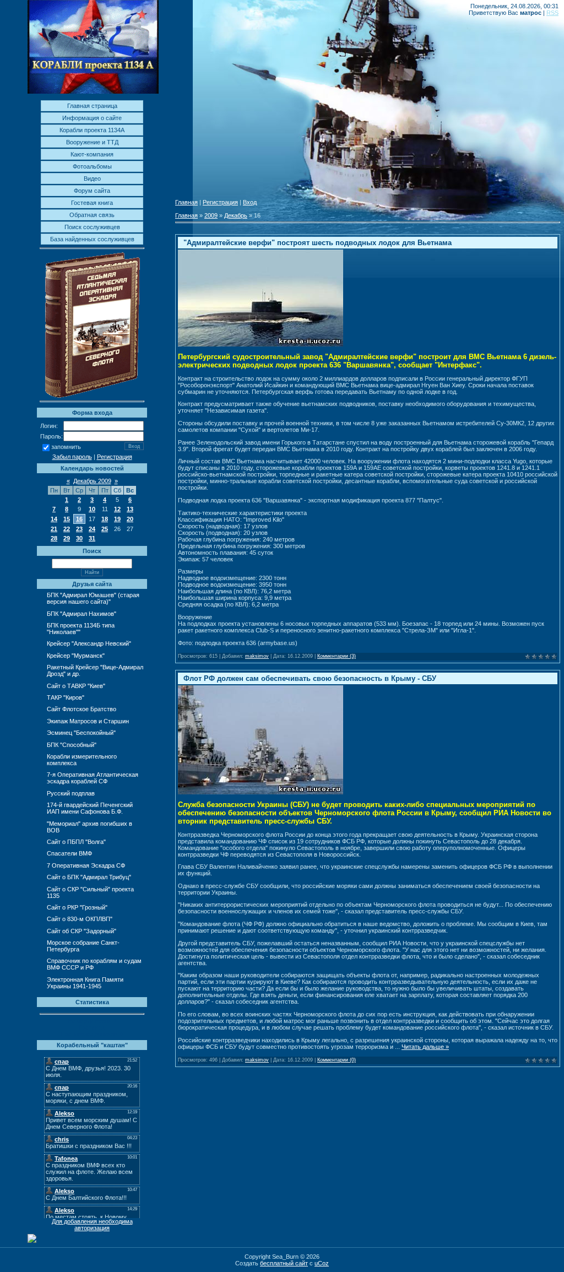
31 (92, 538)
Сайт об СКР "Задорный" (81, 931)
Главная (186, 202)
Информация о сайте (92, 118)
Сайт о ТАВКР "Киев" (76, 686)
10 (92, 509)
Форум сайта (92, 190)
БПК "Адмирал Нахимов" (81, 613)
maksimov (257, 656)
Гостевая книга (92, 202)
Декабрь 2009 (92, 481)
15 (66, 519)
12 (117, 509)
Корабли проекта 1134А (91, 130)
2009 (211, 215)
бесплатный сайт (284, 1263)
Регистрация (114, 456)
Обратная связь (92, 215)
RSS (552, 12)
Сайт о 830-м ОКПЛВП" (79, 919)
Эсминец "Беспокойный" (81, 732)
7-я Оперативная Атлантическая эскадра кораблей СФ (92, 777)
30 (79, 538)
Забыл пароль (72, 456)
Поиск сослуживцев (92, 227)
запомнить (66, 447)
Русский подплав (71, 793)
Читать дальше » (425, 1046)
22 (66, 529)
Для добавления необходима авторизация (92, 1224)
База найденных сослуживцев (92, 239)
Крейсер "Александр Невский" (89, 643)
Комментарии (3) (336, 656)
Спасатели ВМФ (69, 853)
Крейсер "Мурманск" (76, 655)
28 (54, 538)
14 (54, 519)
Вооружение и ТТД (92, 142)
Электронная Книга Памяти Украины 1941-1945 (85, 982)
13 (130, 509)
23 (79, 529)
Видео (92, 178)
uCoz (321, 1263)
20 (130, 519)
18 (104, 519)
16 (79, 519)
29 (66, 538)
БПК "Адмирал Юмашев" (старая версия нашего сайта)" (93, 598)
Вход (250, 202)
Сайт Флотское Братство (81, 709)
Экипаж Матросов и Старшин (88, 721)
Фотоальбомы (92, 166)
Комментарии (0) (336, 1060)
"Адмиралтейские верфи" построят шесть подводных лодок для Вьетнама (317, 243)
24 (92, 529)
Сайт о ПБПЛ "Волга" (76, 841)
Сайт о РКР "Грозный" (77, 907)
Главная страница (92, 105)
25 (104, 529)
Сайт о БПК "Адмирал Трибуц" (89, 877)
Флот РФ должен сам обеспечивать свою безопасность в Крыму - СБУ (309, 678)
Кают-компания (91, 154)
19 (117, 519)
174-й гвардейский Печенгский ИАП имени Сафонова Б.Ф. (90, 808)
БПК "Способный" (71, 744)
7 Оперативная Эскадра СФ (86, 865)
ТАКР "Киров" (65, 697)
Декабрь (235, 215)
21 (54, 529)
